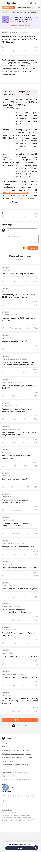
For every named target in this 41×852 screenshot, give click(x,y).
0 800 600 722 (15, 772)
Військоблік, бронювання (10, 359)
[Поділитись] (25, 50)
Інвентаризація (7, 606)
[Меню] (4, 3)
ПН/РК (4, 585)
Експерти (5, 746)
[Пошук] (26, 3)
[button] (30, 725)
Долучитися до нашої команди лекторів (15, 750)
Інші (3, 452)
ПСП (29, 190)
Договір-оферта (7, 810)
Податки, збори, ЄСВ (9, 382)
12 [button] (26, 726)
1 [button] (13, 726)
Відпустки (5, 405)
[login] (36, 3)
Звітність (5, 630)
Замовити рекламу (8, 761)
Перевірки (5, 496)
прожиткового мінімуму (16, 193)
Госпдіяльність (7, 429)
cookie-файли (26, 844)
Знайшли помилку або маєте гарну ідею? (16, 764)
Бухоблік (5, 270)
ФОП (3, 291)
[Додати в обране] (36, 643)
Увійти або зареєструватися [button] (20, 25)
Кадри (4, 564)
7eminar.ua (27, 820)
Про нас (4, 743)
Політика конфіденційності (10, 812)
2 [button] (18, 726)
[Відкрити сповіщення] (31, 3)
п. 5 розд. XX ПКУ (25, 198)
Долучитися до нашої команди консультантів (17, 757)
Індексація (5, 314)
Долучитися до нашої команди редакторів (16, 754)
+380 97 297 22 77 (8, 776)
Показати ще (21, 720)
